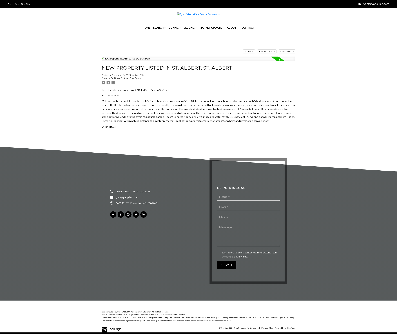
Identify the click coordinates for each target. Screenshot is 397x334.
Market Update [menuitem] (211, 27)
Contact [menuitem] (248, 27)
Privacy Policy (267, 328)
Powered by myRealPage (284, 328)
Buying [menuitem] (174, 27)
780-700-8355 (21, 3)
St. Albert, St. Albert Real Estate (126, 78)
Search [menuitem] (158, 27)
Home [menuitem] (147, 27)
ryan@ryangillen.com (376, 3)
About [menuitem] (231, 27)
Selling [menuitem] (189, 27)
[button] (19, 4)
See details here (111, 95)
